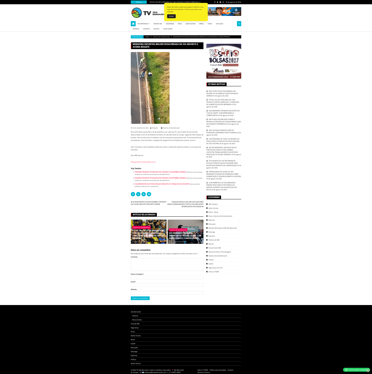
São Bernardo (143, 24)
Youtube (220, 2)
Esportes (146, 29)
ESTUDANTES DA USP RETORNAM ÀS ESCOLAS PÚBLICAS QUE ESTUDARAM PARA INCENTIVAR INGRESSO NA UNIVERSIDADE (222, 163)
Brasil (201, 24)
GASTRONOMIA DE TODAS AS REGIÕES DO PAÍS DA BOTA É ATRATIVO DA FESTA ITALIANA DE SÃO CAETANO (222, 141)
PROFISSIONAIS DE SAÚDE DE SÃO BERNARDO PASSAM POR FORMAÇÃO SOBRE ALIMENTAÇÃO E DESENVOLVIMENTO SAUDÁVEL (223, 174)
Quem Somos (168, 29)
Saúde (210, 24)
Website (134, 289)
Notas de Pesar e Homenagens (219, 252)
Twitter (217, 2)
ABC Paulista (213, 204)
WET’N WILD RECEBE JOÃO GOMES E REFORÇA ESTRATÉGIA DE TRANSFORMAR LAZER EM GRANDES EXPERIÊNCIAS (223, 121)
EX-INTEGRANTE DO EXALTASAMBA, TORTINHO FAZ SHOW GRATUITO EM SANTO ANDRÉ (148, 203)
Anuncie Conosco (203, 372)
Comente (134, 257)
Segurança (170, 24)
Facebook (214, 2)
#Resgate (134, 162)
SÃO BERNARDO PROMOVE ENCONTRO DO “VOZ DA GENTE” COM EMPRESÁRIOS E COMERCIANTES (173, 2)
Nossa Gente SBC (214, 248)
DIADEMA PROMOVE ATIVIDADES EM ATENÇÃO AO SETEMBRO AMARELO (161, 172)
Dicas (180, 24)
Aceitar (171, 16)
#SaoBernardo (150, 162)
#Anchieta (141, 162)
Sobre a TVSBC (213, 272)
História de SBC (214, 240)
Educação (219, 24)
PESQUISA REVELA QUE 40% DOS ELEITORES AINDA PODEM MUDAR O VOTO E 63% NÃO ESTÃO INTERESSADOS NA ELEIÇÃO (185, 204)
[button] (356, 370)
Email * (133, 282)
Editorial (211, 220)
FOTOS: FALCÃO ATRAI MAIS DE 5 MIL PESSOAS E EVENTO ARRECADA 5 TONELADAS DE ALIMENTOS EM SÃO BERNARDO (222, 102)
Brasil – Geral (213, 212)
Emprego (136, 29)
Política (156, 29)
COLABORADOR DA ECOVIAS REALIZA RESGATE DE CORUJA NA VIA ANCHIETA (162, 184)
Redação (155, 128)
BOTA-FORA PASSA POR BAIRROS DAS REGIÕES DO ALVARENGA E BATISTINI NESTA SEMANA (185, 235)
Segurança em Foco (215, 268)
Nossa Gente (137, 320)
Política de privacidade (218, 370)
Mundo (211, 244)
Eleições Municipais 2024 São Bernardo (222, 228)
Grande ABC (158, 24)
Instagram (223, 2)
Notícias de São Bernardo (171, 128)
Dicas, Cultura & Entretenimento (220, 216)
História (135, 316)
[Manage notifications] (368, 370)
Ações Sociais (190, 24)
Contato (230, 370)
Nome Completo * (137, 274)
